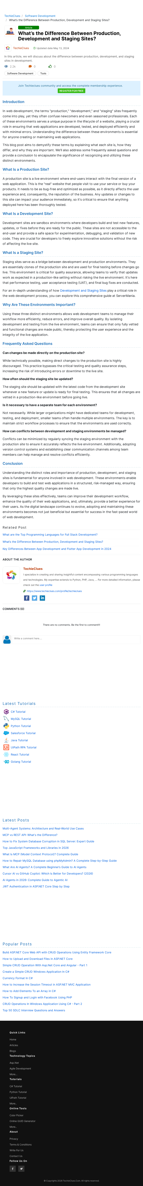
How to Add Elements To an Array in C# (29, 991)
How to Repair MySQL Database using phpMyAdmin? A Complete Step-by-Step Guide (60, 860)
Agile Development (20, 1068)
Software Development (40, 16)
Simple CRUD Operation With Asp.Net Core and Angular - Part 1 (45, 965)
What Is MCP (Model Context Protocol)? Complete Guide (40, 854)
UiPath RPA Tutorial (23, 747)
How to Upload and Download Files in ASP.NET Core (38, 958)
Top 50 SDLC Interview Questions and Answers (34, 1010)
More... (13, 1074)
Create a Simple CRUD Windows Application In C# (36, 971)
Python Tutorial (21, 726)
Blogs (13, 1050)
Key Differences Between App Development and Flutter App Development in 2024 (57, 549)
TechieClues (12, 16)
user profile (46, 584)
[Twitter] (34, 598)
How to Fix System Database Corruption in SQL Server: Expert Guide (48, 841)
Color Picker (16, 1115)
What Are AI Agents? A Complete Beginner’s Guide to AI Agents (44, 867)
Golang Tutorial (21, 761)
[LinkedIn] (42, 598)
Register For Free (71, 90)
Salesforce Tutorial (23, 733)
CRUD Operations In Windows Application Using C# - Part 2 (42, 1004)
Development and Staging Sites (83, 290)
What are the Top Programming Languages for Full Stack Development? (50, 534)
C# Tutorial (18, 711)
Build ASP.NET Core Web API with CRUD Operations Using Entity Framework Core (57, 952)
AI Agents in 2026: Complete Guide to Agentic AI (35, 880)
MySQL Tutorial (21, 719)
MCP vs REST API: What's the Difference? (30, 835)
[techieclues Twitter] (21, 1169)
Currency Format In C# (18, 978)
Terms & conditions (21, 1144)
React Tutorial (20, 754)
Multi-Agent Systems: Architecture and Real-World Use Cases (43, 828)
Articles (14, 1045)
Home (13, 1039)
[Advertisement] (71, 672)
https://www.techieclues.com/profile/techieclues (54, 591)
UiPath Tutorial (18, 1097)
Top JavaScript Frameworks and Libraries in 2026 (36, 847)
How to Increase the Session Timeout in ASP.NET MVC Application (47, 984)
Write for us (16, 1150)
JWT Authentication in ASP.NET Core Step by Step (36, 886)
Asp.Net (14, 1062)
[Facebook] (26, 598)
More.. (13, 1103)
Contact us (16, 1156)
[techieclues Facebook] (13, 1169)
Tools (43, 73)
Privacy (14, 1138)
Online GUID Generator (22, 1121)
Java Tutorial (19, 740)
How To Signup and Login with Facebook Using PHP (37, 997)
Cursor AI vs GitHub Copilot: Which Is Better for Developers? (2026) (48, 873)
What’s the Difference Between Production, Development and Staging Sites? (53, 541)
